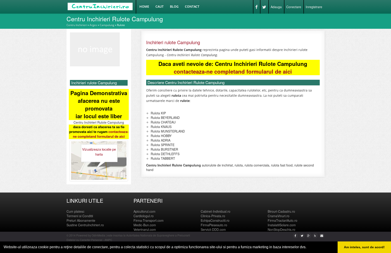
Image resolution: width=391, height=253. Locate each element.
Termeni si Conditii (80, 216)
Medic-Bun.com (145, 225)
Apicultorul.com (144, 211)
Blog (174, 6)
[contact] (321, 235)
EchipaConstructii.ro (215, 220)
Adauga (276, 7)
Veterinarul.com (145, 229)
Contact (192, 6)
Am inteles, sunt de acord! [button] (364, 247)
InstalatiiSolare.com (282, 225)
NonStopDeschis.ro (281, 229)
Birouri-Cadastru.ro (281, 211)
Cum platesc (75, 211)
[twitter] (302, 235)
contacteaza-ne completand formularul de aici (101, 134)
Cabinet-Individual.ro (215, 211)
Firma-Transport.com (149, 220)
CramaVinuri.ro (278, 216)
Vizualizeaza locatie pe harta (99, 151)
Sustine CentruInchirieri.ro (85, 225)
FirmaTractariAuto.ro (282, 220)
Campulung (107, 25)
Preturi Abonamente (81, 220)
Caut (159, 6)
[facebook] (295, 235)
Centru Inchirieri (77, 25)
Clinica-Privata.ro (213, 216)
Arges (93, 25)
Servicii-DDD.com (213, 229)
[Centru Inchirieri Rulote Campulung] (95, 49)
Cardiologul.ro (144, 216)
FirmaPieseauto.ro (214, 225)
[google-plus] (308, 235)
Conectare (293, 7)
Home (144, 6)
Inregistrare (314, 7)
